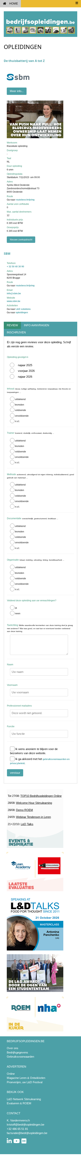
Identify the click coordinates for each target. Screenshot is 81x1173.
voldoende (20, 410)
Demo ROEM (24, 810)
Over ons (12, 1048)
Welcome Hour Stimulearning (34, 802)
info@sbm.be (14, 293)
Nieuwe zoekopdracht (21, 239)
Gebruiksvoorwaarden (20, 1056)
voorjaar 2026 (26, 370)
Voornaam (12, 685)
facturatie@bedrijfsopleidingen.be (27, 1133)
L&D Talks (27, 824)
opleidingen (22, 312)
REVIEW (12, 325)
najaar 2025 (25, 365)
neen (17, 613)
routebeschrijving (25, 199)
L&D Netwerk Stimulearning (24, 1099)
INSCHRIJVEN (16, 332)
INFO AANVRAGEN (36, 325)
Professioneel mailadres (19, 705)
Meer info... (17, 91)
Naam (10, 664)
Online (11, 1073)
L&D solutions (23, 309)
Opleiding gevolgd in (17, 357)
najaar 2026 (25, 376)
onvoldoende (22, 416)
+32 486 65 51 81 (17, 1128)
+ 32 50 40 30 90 (15, 266)
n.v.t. (17, 421)
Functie (11, 726)
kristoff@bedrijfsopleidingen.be (25, 1124)
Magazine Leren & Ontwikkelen (26, 1077)
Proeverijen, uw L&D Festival (24, 1082)
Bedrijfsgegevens (17, 1052)
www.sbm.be (13, 301)
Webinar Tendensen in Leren (33, 817)
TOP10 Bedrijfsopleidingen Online (41, 795)
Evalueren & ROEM (19, 1103)
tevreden (19, 404)
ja (16, 608)
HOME (13, 3)
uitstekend (20, 399)
